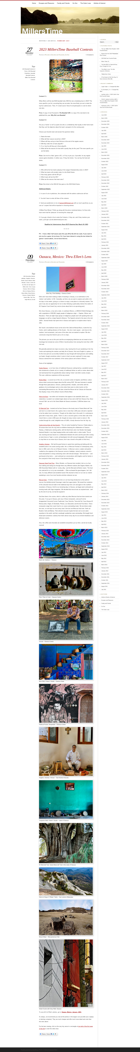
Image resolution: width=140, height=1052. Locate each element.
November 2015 (105, 428)
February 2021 (105, 242)
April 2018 (103, 341)
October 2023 (104, 161)
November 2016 (105, 391)
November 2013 (105, 502)
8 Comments (90, 262)
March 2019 (104, 310)
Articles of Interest (99, 3)
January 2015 (104, 459)
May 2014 (103, 484)
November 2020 (105, 251)
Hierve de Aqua (43, 396)
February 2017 (105, 381)
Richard (47, 55)
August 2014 (104, 474)
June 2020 (104, 267)
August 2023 (104, 164)
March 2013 (104, 527)
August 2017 (104, 363)
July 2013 (103, 515)
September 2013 (105, 508)
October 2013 (104, 505)
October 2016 (104, 394)
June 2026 (104, 115)
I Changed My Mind (114, 86)
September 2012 (105, 546)
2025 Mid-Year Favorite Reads (109, 58)
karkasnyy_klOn (105, 105)
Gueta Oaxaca (43, 368)
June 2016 (104, 406)
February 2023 (105, 177)
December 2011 (105, 574)
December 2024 (105, 139)
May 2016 (103, 409)
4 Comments (90, 55)
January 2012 (104, 570)
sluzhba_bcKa (104, 94)
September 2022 (105, 189)
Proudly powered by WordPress (29, 1050)
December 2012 (105, 536)
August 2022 (104, 192)
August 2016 (104, 400)
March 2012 (104, 564)
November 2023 (105, 158)
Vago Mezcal (28, 299)
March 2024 (104, 152)
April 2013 (103, 524)
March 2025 (104, 136)
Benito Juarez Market (26, 280)
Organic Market (31, 295)
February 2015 (105, 456)
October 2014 (104, 468)
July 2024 (103, 146)
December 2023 (105, 155)
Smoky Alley (27, 297)
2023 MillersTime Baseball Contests (66, 49)
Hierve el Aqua (31, 289)
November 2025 (105, 124)
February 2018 (105, 347)
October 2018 (104, 322)
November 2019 (105, 288)
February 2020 (105, 279)
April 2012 (103, 561)
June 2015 (104, 443)
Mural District (31, 293)
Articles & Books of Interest (108, 597)
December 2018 (105, 316)
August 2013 (104, 512)
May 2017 (103, 372)
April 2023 (103, 174)
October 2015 (104, 431)
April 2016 (103, 412)
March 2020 (104, 276)
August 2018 (104, 329)
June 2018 (104, 335)
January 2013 (104, 533)
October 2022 (104, 186)
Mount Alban (25, 293)
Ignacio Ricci (53, 1050)
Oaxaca (24, 295)
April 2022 (103, 205)
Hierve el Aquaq (27, 291)
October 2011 (104, 580)
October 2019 (104, 291)
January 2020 (104, 282)
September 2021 (105, 226)
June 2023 (104, 170)
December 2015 (105, 425)
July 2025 (103, 130)
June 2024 (104, 149)
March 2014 (104, 490)
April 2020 (103, 273)
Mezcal (41, 480)
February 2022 (105, 211)
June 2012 (104, 555)
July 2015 (103, 440)
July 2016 (103, 403)
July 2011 (103, 589)
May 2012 (103, 558)
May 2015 (103, 446)
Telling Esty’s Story (106, 74)
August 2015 (104, 437)
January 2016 (104, 422)
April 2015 (103, 450)
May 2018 (103, 338)
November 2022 (105, 183)
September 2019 (105, 295)
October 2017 (104, 356)
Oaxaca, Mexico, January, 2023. (71, 1012)
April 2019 (103, 307)
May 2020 (103, 270)
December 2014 (105, 462)
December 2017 (105, 350)
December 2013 (105, 499)
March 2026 (104, 118)
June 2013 (104, 518)
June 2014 (104, 481)
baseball (33, 73)
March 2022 (104, 208)
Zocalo (33, 299)
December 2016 (105, 387)
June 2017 (104, 369)
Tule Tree (32, 297)
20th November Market (29, 276)
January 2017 (104, 384)
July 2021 (103, 232)
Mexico (33, 291)
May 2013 (103, 521)
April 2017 (103, 375)
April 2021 (103, 239)
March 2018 (104, 344)
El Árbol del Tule (44, 408)
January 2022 (104, 214)
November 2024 (105, 143)
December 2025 (105, 121)
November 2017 (105, 353)
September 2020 (105, 257)
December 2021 (105, 217)
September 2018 (105, 326)
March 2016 (104, 415)
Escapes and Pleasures (46, 3)
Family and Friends (63, 3)
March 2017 (104, 378)
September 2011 (105, 583)
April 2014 (103, 487)
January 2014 (104, 496)
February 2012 (105, 567)
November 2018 (105, 319)
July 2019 (103, 298)
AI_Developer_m (105, 89)
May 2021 (103, 236)
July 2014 (103, 477)
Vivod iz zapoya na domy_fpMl (109, 99)
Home (34, 3)
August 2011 (104, 586)
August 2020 (104, 260)
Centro (28, 282)
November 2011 (105, 577)
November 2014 (105, 465)
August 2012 (104, 549)
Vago (45, 480)
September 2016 (105, 397)
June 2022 (104, 198)
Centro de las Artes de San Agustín (49, 425)
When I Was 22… (105, 61)
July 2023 (103, 167)
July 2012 (103, 552)
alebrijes (23, 278)
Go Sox (75, 3)
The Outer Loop (85, 3)
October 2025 (104, 127)
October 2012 (104, 543)
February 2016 (105, 418)
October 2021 (104, 223)
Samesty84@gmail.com (66, 203)
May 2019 (103, 304)
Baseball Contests (30, 75)
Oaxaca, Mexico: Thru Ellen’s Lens (65, 257)
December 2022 (105, 180)
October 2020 (104, 254)
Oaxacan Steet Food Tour (47, 463)
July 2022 (103, 195)
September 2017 (105, 360)
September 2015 (105, 434)
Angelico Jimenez (30, 278)
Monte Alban (42, 380)
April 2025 (103, 133)
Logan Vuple (104, 86)
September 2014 (105, 471)
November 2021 (105, 220)
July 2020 (103, 263)
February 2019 (105, 313)
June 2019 (104, 301)
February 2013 (105, 530)
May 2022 (103, 201)
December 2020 (105, 248)
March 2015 (104, 453)
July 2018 (103, 332)
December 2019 (105, 285)
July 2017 (103, 366)
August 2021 (104, 229)
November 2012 (105, 539)
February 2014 (105, 493)
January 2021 (104, 245)
